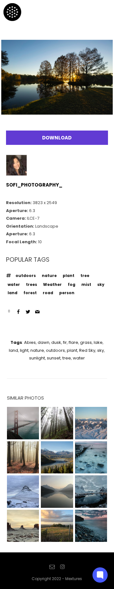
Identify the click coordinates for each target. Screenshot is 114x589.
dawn (43, 342)
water (14, 284)
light (24, 350)
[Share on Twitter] (28, 311)
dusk (56, 342)
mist (86, 284)
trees (31, 284)
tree (84, 275)
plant (68, 275)
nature (49, 275)
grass (86, 342)
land (12, 292)
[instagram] (62, 567)
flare (73, 342)
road (48, 292)
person (66, 292)
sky (100, 284)
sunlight (37, 358)
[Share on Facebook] (18, 311)
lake (98, 342)
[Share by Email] (37, 311)
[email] (52, 567)
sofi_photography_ (34, 184)
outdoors (26, 275)
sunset (53, 358)
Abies (30, 342)
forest (30, 292)
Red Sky (87, 350)
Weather (52, 284)
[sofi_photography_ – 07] (57, 109)
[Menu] (101, 12)
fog (71, 284)
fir (65, 342)
